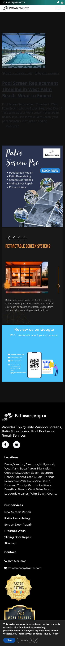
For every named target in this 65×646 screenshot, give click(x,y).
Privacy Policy (50, 633)
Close (9, 640)
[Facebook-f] (58, 2)
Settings (24, 640)
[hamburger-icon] (58, 8)
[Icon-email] (62, 2)
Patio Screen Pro (50, 73)
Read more (12, 126)
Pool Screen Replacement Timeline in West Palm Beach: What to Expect (30, 89)
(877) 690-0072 (16, 2)
